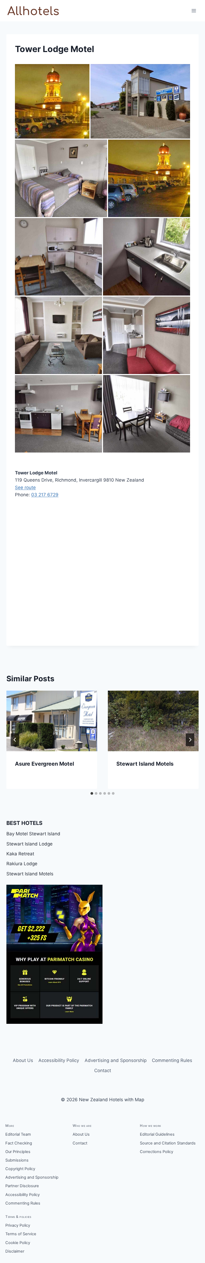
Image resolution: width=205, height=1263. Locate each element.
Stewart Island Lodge (29, 844)
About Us (23, 1060)
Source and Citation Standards (168, 1143)
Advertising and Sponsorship (116, 1060)
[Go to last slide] (15, 739)
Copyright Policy (20, 1168)
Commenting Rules (172, 1060)
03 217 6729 (44, 494)
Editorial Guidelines (157, 1134)
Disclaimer (14, 1251)
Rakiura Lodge (21, 863)
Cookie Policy (17, 1242)
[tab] (91, 793)
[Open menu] (194, 10)
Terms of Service (20, 1233)
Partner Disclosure (22, 1185)
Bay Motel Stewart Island (33, 833)
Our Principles (17, 1151)
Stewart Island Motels (145, 764)
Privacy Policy (17, 1225)
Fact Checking (18, 1143)
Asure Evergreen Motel (44, 764)
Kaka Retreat (20, 853)
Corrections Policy (156, 1151)
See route (25, 487)
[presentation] (51, 721)
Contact (102, 1070)
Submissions (17, 1160)
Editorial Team (18, 1134)
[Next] (190, 739)
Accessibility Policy (58, 1060)
